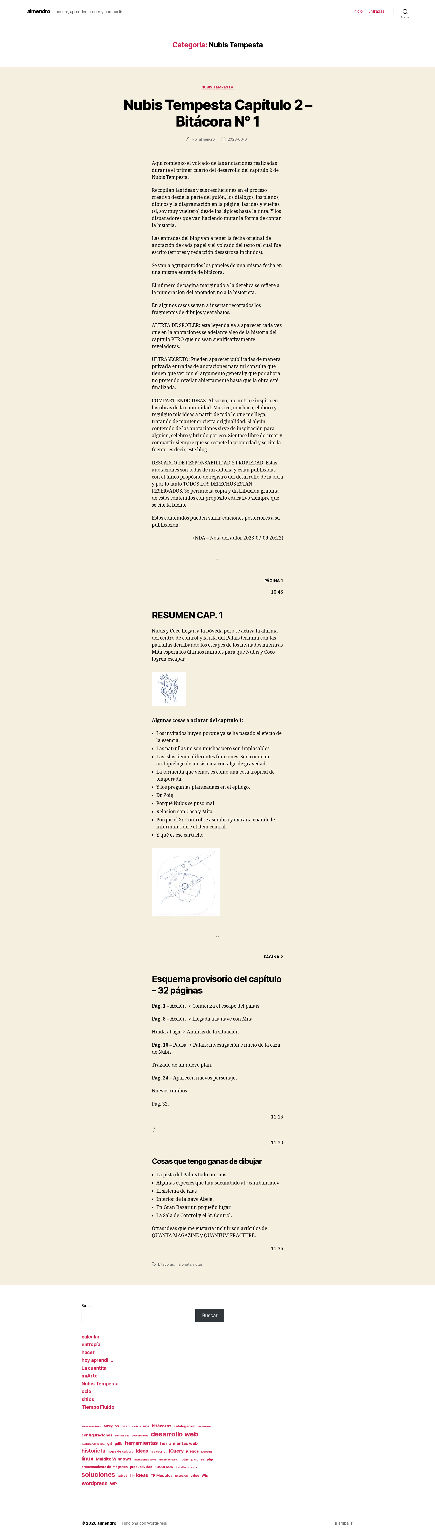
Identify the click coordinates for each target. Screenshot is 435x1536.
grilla (119, 1444)
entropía (91, 1344)
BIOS (146, 1426)
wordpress (95, 1483)
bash (126, 1426)
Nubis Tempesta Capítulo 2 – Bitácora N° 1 (217, 113)
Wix (205, 1475)
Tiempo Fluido (98, 1407)
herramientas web (179, 1443)
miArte (89, 1376)
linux (88, 1458)
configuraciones (97, 1435)
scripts (192, 1467)
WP (113, 1483)
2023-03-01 (238, 139)
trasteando (181, 1476)
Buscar (87, 1305)
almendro (38, 11)
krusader (206, 1451)
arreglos (111, 1426)
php (210, 1459)
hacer (88, 1352)
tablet (122, 1475)
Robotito (181, 1467)
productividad (141, 1467)
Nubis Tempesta (217, 87)
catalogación (184, 1426)
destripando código (93, 1444)
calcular (91, 1337)
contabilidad (122, 1435)
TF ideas (138, 1475)
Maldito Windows (113, 1459)
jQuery (176, 1451)
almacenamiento (91, 1426)
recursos (164, 1466)
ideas (142, 1451)
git (109, 1443)
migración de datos (145, 1459)
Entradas (376, 11)
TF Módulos (162, 1475)
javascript (159, 1451)
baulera (136, 1426)
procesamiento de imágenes (105, 1467)
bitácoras (166, 1264)
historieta (183, 1264)
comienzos (204, 1426)
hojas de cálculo (121, 1451)
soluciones (98, 1474)
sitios (88, 1399)
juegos (192, 1451)
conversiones (140, 1435)
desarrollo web (174, 1434)
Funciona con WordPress (144, 1523)
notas (198, 1264)
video (195, 1475)
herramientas (141, 1443)
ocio (86, 1391)
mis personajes (168, 1459)
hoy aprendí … (97, 1360)
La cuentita (94, 1368)
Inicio (358, 11)
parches (197, 1459)
